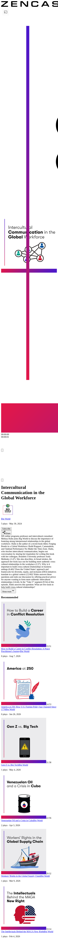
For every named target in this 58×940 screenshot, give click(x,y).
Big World (5, 519)
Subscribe (6, 529)
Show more (6, 592)
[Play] (6, 455)
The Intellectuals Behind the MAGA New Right (22, 931)
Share (8, 533)
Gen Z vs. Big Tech (10, 765)
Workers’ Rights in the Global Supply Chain (20, 876)
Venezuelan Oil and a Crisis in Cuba (17, 820)
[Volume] (2, 480)
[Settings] (2, 450)
